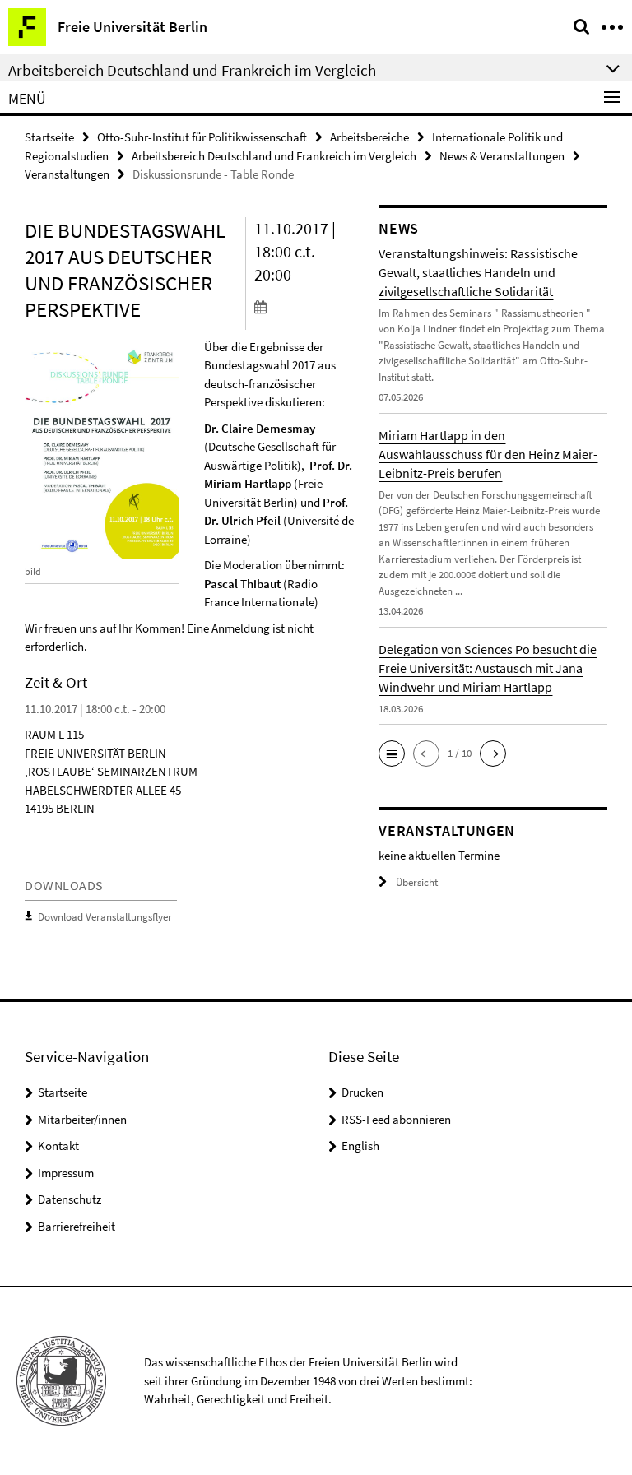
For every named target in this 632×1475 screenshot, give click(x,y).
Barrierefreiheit (76, 1226)
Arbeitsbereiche (369, 137)
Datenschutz (69, 1199)
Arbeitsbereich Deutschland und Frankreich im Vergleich (274, 156)
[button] (392, 753)
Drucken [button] (362, 1092)
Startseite (49, 137)
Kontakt (58, 1145)
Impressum (66, 1172)
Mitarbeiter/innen (82, 1119)
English (360, 1145)
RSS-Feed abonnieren (396, 1119)
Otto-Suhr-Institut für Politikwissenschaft (202, 137)
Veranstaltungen (67, 174)
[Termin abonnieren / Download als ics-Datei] (304, 306)
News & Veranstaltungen (502, 156)
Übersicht (417, 882)
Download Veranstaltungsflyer (105, 917)
